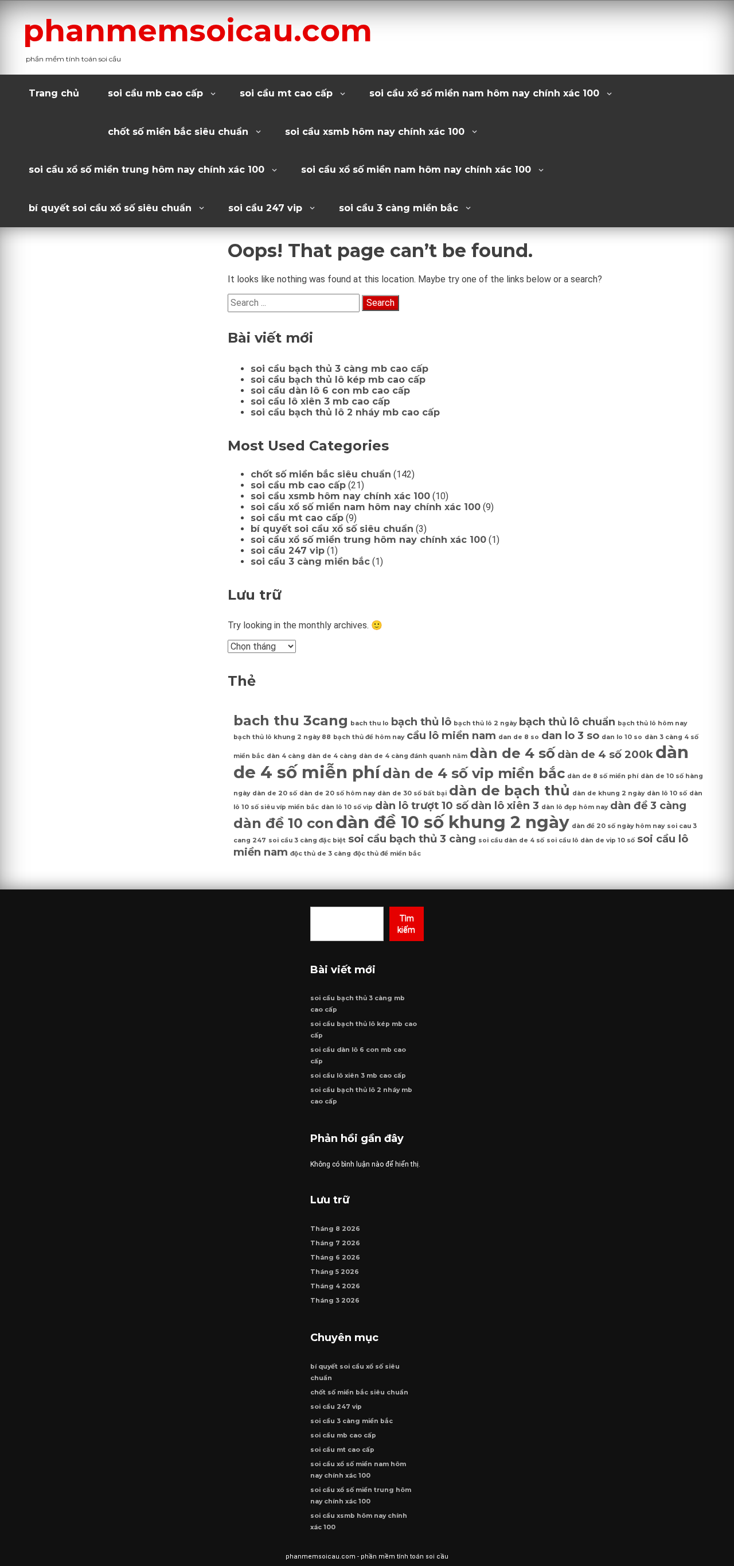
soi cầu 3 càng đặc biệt (307, 840)
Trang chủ (54, 93)
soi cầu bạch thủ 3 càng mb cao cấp (339, 368)
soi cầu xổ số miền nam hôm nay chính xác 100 (484, 93)
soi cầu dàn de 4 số (511, 840)
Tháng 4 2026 (335, 1286)
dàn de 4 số (512, 753)
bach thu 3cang (290, 720)
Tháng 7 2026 (335, 1243)
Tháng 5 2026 (334, 1272)
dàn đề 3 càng (648, 805)
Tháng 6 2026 (335, 1257)
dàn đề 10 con (283, 823)
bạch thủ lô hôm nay (652, 723)
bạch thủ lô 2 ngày (485, 723)
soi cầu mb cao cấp (155, 93)
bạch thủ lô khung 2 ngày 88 (282, 737)
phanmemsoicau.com (197, 30)
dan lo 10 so (622, 737)
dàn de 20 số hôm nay (337, 793)
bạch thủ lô (421, 721)
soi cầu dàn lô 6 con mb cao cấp (330, 390)
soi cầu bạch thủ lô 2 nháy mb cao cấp (345, 412)
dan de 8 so (518, 737)
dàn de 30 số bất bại (412, 793)
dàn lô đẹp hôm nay (574, 807)
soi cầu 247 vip (265, 208)
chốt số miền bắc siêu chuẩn (178, 131)
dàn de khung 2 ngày (608, 793)
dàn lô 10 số (667, 793)
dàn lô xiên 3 (505, 805)
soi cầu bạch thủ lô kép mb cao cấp (338, 379)
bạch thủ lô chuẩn (567, 721)
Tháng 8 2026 (335, 1229)
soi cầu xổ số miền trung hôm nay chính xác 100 (146, 169)
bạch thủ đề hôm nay (368, 737)
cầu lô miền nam (451, 735)
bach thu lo (369, 723)
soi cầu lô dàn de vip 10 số (590, 840)
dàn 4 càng (286, 756)
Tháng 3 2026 (335, 1300)
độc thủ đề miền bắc (387, 853)
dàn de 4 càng (332, 756)
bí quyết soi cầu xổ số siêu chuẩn (110, 208)
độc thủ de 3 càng (320, 853)
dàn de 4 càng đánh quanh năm (413, 756)
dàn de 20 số (274, 793)
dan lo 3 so (570, 735)
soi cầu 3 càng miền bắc (398, 208)
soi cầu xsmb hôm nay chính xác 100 (374, 131)
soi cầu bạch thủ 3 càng (412, 838)
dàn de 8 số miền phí (602, 776)
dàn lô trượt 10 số (421, 805)
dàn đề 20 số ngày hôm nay (618, 826)
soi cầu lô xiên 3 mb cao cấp (320, 401)
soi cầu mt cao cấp (286, 93)
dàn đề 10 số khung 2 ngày (452, 822)
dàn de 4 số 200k (605, 754)
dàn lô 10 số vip (347, 807)
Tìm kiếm (406, 924)
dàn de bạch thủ (509, 790)
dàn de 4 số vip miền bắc (473, 773)
